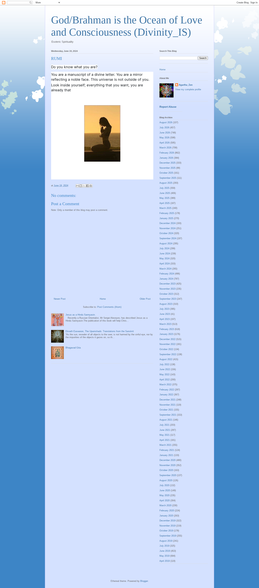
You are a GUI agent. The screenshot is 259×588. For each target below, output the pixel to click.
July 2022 (164, 364)
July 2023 (164, 309)
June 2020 (164, 490)
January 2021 (166, 455)
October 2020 (166, 470)
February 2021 (166, 450)
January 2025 (166, 218)
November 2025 (167, 168)
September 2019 (167, 535)
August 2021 (165, 419)
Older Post (145, 299)
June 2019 (164, 551)
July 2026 (164, 127)
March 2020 (165, 505)
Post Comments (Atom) (109, 307)
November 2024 (167, 228)
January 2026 (166, 158)
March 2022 (165, 384)
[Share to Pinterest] (90, 186)
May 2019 (164, 556)
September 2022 (167, 354)
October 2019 (166, 530)
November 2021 (167, 404)
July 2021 (164, 425)
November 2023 (167, 288)
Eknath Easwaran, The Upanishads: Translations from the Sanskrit (100, 331)
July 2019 (164, 545)
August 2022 (165, 359)
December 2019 (167, 520)
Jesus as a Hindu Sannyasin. (80, 314)
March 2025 (165, 208)
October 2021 (166, 409)
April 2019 (164, 561)
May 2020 (164, 495)
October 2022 (166, 349)
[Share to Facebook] (87, 186)
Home (103, 299)
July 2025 (164, 188)
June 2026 (164, 132)
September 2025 (167, 178)
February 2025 (166, 213)
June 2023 (164, 314)
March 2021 (165, 445)
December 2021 (167, 399)
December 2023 (167, 283)
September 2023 (167, 299)
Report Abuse (167, 106)
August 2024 (165, 243)
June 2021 (164, 430)
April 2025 (164, 203)
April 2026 (164, 142)
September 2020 (167, 475)
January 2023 (166, 334)
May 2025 (164, 198)
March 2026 (165, 147)
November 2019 (167, 525)
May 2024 (164, 258)
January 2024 (166, 278)
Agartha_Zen (186, 85)
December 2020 (167, 460)
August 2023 (165, 304)
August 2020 (165, 480)
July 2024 (164, 248)
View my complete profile (188, 89)
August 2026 (165, 122)
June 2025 (164, 193)
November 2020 (167, 465)
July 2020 (164, 485)
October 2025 (166, 173)
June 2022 (164, 369)
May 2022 (164, 374)
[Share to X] (84, 186)
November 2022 (167, 344)
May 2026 (164, 137)
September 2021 (167, 415)
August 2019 (165, 541)
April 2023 (164, 319)
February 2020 (166, 510)
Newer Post (60, 299)
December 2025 (167, 162)
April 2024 (164, 263)
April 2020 (164, 500)
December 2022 (167, 339)
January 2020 (166, 515)
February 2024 (166, 273)
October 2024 (166, 233)
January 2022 (166, 394)
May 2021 (164, 435)
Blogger (144, 581)
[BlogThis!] (80, 186)
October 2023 (166, 294)
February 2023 (166, 329)
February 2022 (166, 389)
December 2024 (167, 223)
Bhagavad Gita (73, 347)
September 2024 (167, 238)
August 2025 (165, 183)
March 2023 (165, 324)
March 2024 (165, 268)
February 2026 (166, 152)
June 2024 (164, 253)
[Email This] (77, 186)
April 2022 (164, 379)
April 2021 (164, 440)
